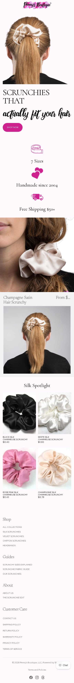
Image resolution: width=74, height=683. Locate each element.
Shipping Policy (12, 624)
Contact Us (9, 618)
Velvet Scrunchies (13, 536)
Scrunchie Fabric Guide (16, 569)
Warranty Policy (12, 637)
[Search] (11, 5)
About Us (8, 593)
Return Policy (11, 630)
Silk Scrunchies (12, 531)
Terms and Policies (37, 669)
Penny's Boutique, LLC (31, 662)
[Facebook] (31, 677)
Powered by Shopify (52, 662)
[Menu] (4, 5)
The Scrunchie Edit (13, 597)
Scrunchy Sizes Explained (17, 564)
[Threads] (43, 677)
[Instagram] (37, 677)
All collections (12, 527)
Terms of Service (12, 649)
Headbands (9, 545)
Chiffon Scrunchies (14, 540)
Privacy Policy (11, 643)
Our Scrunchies (12, 573)
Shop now (12, 127)
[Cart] (70, 5)
